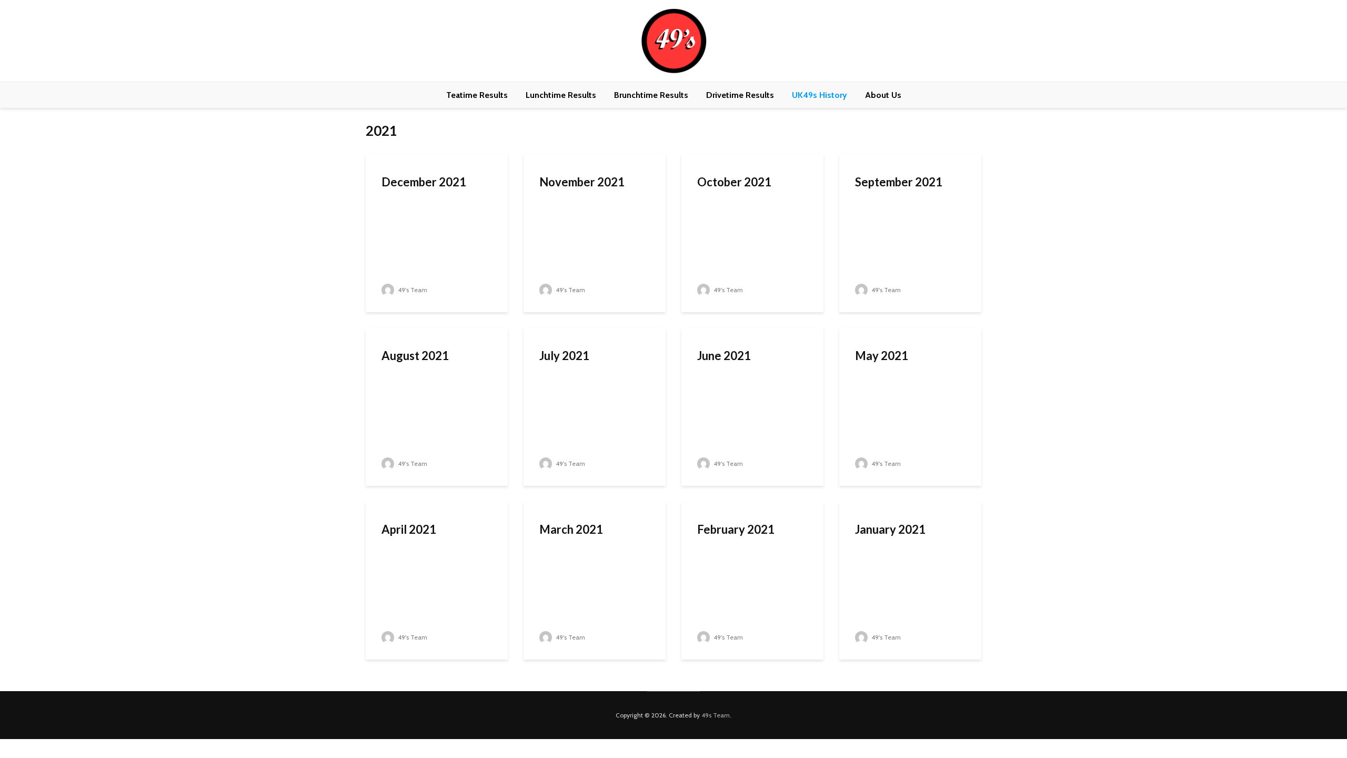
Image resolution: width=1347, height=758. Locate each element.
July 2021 (564, 355)
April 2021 (408, 529)
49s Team (715, 715)
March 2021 (571, 529)
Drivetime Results (740, 95)
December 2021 (423, 182)
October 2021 (734, 182)
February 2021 (736, 529)
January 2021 (890, 529)
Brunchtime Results (651, 95)
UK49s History (819, 95)
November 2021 (582, 182)
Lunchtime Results (561, 95)
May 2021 (881, 355)
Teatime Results (477, 95)
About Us (883, 95)
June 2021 (724, 355)
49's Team (411, 290)
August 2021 (415, 355)
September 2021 (898, 182)
